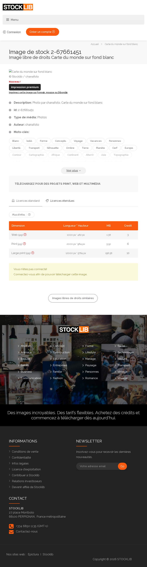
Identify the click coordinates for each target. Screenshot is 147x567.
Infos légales (20, 463)
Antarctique (47, 162)
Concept (58, 346)
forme (44, 141)
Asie (103, 155)
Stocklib (48, 554)
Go (122, 466)
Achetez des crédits (115, 412)
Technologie (126, 352)
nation (65, 162)
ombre (70, 148)
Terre (85, 148)
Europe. (129, 148)
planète (100, 148)
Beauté (25, 358)
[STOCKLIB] (18, 7)
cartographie (36, 155)
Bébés (25, 365)
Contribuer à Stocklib (25, 475)
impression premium (25, 87)
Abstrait (25, 346)
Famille (57, 371)
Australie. (17, 162)
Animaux (26, 352)
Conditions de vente (25, 451)
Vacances (95, 141)
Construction (61, 352)
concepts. (60, 141)
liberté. (16, 148)
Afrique (55, 155)
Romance (91, 378)
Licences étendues (61, 200)
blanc (15, 141)
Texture (122, 358)
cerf (114, 148)
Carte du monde (113, 162)
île (31, 162)
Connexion (13, 32)
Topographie (121, 155)
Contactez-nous (27, 531)
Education (59, 358)
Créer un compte (41, 31)
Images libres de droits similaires (73, 298)
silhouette (53, 148)
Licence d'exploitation (26, 469)
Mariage (90, 358)
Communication (31, 378)
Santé (121, 346)
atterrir (90, 155)
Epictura (33, 554)
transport (34, 148)
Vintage (122, 371)
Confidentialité (21, 457)
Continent (72, 155)
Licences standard (27, 200)
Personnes (92, 371)
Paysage (90, 365)
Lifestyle (90, 352)
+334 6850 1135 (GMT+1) (32, 526)
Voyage (122, 378)
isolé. (29, 141)
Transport (124, 365)
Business (26, 371)
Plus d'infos (18, 214)
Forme (89, 346)
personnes (115, 141)
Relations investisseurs (27, 481)
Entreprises (60, 365)
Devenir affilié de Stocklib (28, 487)
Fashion (58, 378)
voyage (78, 141)
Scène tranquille (87, 162)
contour (16, 155)
